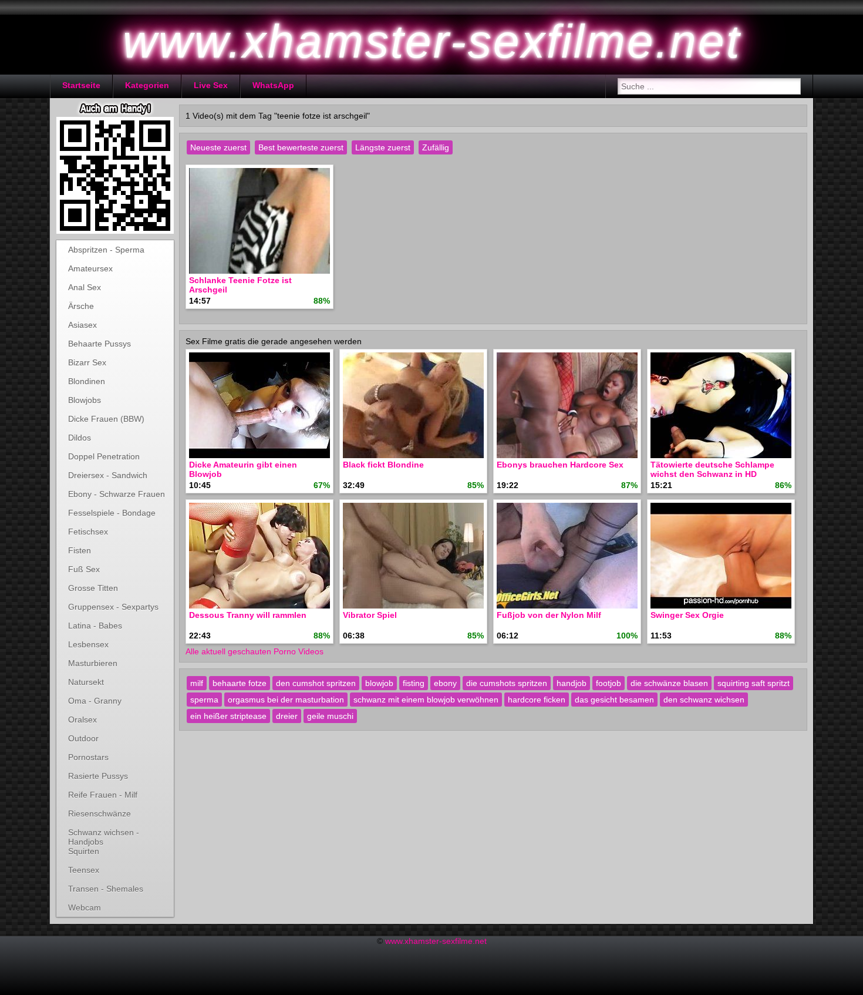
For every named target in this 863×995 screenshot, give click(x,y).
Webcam (84, 907)
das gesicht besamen (614, 699)
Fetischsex (88, 531)
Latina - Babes (95, 625)
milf (196, 683)
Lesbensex (88, 644)
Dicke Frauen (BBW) (106, 418)
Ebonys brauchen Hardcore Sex (560, 464)
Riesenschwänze (99, 813)
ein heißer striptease (228, 716)
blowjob (379, 683)
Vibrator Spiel (370, 615)
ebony (445, 683)
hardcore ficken (536, 699)
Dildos (79, 437)
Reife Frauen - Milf (102, 794)
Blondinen (86, 381)
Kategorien (147, 85)
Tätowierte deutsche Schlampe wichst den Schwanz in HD (712, 469)
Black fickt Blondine (383, 464)
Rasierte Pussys (98, 776)
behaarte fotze (240, 683)
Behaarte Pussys (99, 343)
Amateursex (90, 268)
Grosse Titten (93, 588)
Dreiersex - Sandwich (107, 475)
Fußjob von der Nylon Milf (549, 615)
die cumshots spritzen (506, 683)
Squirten (83, 851)
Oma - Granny (95, 700)
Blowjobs (84, 400)
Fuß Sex (84, 569)
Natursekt (86, 682)
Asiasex (82, 325)
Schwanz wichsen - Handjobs (103, 835)
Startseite (81, 85)
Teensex (83, 870)
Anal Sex (84, 287)
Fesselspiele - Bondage (112, 512)
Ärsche (81, 306)
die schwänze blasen (669, 683)
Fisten (79, 550)
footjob (608, 683)
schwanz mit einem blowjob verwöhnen (425, 699)
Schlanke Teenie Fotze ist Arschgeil (240, 284)
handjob (571, 683)
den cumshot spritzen (316, 683)
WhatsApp (273, 85)
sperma (204, 699)
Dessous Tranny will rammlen (247, 615)
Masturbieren (92, 663)
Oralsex (82, 719)
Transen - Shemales (105, 888)
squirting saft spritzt (753, 683)
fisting (413, 683)
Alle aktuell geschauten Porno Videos (254, 651)
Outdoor (83, 738)
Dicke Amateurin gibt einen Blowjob (243, 469)
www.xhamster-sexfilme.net (436, 941)
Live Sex (211, 85)
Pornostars (88, 757)
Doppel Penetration (104, 456)
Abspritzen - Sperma (106, 249)
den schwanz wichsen (703, 699)
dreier (287, 716)
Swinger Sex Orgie (687, 615)
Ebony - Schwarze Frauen (116, 494)
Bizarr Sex (87, 362)
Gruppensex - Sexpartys (113, 606)
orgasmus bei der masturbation (286, 699)
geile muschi (330, 716)
